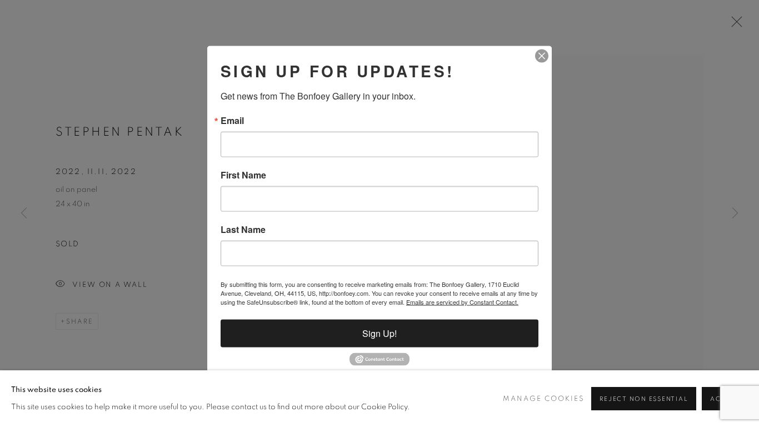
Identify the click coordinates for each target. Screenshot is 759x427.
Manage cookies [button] (544, 399)
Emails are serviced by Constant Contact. (462, 301)
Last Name (243, 229)
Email (232, 120)
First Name (243, 175)
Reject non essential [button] (644, 399)
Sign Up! (379, 333)
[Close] (541, 56)
